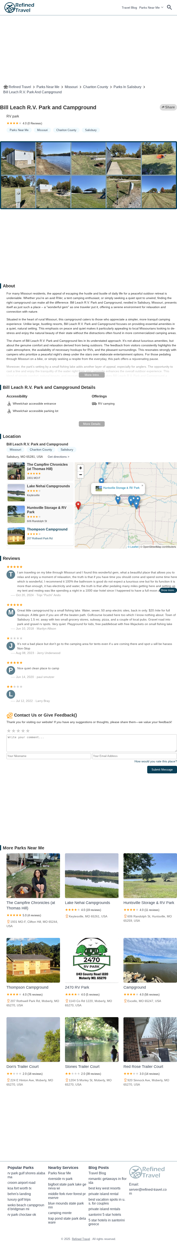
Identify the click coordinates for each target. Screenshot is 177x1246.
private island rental (103, 1194)
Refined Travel (20, 87)
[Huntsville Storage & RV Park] (150, 875)
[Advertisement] (88, 45)
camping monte (60, 1213)
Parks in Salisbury (127, 87)
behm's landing (19, 1194)
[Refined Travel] (19, 7)
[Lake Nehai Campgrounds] (92, 875)
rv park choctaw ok (22, 1214)
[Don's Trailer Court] (33, 1039)
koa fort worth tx (20, 1188)
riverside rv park (60, 1179)
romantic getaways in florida (107, 1180)
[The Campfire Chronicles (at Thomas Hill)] (33, 875)
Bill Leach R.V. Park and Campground (32, 92)
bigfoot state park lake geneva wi (67, 1186)
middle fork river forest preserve (67, 1196)
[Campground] (150, 960)
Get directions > (58, 456)
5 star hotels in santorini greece (107, 1222)
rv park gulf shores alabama (26, 1175)
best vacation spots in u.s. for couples (106, 1201)
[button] (96, 481)
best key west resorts (104, 1188)
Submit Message (162, 769)
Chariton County (95, 87)
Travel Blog (129, 7)
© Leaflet (133, 546)
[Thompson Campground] (33, 960)
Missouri (71, 87)
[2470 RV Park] (92, 960)
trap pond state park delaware (67, 1220)
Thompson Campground (129, 489)
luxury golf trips (19, 1199)
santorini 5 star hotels (104, 1214)
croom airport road (21, 1182)
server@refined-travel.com (148, 1191)
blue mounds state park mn (66, 1205)
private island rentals (104, 1209)
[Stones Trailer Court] (92, 1039)
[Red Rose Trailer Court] (150, 1039)
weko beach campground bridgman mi (26, 1207)
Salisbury (91, 130)
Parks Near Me (149, 7)
